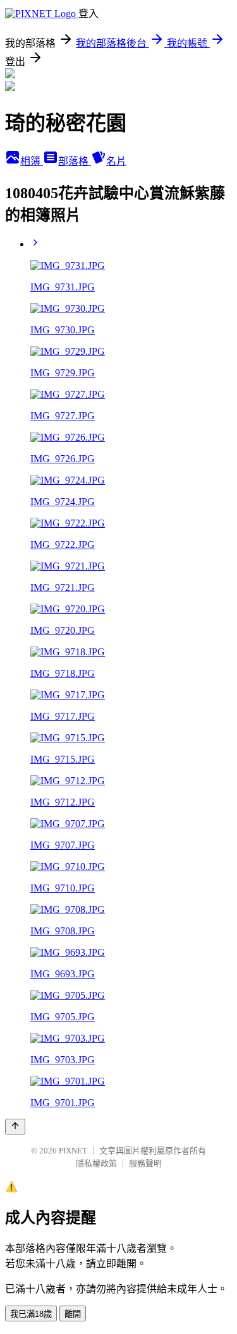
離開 (72, 1314)
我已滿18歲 (31, 1314)
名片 (116, 161)
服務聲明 (145, 1163)
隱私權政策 (96, 1163)
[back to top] (15, 1126)
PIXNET (73, 1150)
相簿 (31, 161)
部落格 (74, 161)
